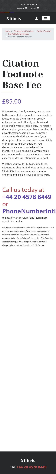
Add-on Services (44, 31)
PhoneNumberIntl (29, 211)
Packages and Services (23, 31)
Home (7, 31)
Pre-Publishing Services (18, 34)
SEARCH (20, 8)
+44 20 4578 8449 (28, 4)
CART (33, 8)
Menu (45, 18)
